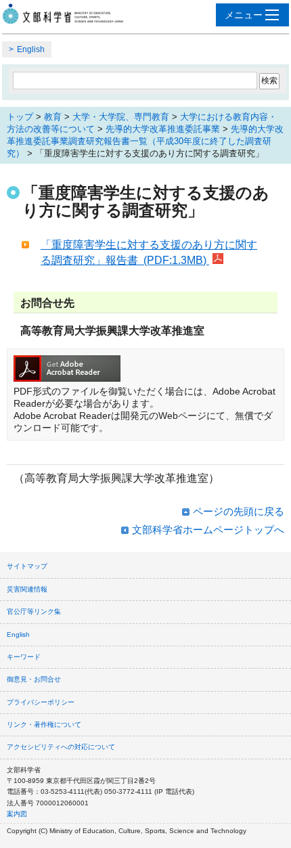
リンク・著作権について (44, 724)
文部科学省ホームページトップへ (208, 529)
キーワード (24, 657)
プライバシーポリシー (40, 702)
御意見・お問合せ (34, 679)
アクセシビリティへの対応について (61, 747)
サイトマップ (27, 566)
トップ (20, 117)
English (31, 49)
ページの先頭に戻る (238, 511)
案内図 (17, 814)
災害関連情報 (27, 589)
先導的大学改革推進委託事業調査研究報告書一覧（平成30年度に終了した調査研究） (145, 141)
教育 (53, 117)
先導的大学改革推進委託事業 (163, 129)
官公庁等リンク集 (34, 611)
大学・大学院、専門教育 (120, 117)
